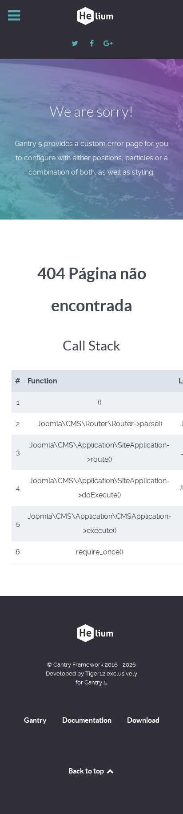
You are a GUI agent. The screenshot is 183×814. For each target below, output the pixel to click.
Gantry (35, 720)
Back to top (86, 771)
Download (143, 720)
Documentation (86, 720)
